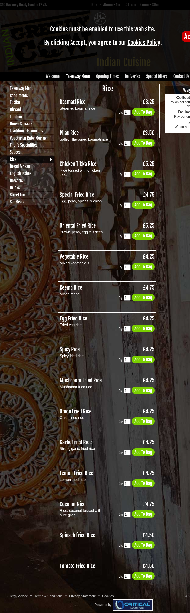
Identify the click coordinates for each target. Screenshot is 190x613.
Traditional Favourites (26, 130)
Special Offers (156, 76)
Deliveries (132, 76)
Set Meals (17, 201)
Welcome (53, 76)
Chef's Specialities (23, 145)
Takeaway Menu (78, 76)
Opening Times (107, 76)
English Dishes (20, 173)
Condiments (19, 95)
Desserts (16, 180)
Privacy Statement (82, 596)
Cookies (108, 596)
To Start (16, 102)
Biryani (15, 109)
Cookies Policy (144, 42)
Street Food (18, 194)
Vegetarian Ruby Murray (28, 138)
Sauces (15, 152)
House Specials (21, 123)
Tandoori (16, 116)
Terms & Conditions (48, 596)
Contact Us (181, 76)
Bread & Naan (20, 166)
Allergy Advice (17, 596)
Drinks (15, 187)
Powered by (104, 605)
